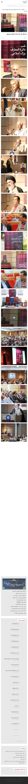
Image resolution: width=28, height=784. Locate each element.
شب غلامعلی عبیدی (15, 623)
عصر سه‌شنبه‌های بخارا (15, 635)
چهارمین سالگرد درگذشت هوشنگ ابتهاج (11, 658)
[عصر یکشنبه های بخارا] (23, 678)
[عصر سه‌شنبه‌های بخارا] (23, 637)
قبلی (25, 38)
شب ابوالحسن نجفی (15, 717)
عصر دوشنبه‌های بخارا (15, 641)
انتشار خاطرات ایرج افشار (19, 753)
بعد (3, 38)
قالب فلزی (22, 759)
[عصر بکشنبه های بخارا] (23, 666)
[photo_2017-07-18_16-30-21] (14, 49)
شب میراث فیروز (16, 682)
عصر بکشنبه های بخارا (15, 664)
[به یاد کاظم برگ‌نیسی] (23, 725)
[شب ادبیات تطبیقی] (23, 696)
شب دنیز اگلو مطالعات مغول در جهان (12, 670)
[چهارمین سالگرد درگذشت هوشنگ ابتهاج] (23, 660)
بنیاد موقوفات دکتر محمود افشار (18, 757)
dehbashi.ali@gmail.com (16, 606)
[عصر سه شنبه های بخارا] (23, 654)
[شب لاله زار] (23, 707)
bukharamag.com (13, 611)
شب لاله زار (17, 706)
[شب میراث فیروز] (23, 684)
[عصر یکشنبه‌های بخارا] (23, 648)
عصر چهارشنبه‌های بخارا (14, 629)
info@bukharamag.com (16, 608)
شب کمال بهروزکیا (15, 688)
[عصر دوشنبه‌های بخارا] (23, 643)
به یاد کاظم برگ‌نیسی (15, 723)
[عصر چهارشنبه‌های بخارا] (23, 631)
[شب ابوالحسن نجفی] (23, 719)
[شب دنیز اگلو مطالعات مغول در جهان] (23, 672)
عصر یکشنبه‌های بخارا (15, 647)
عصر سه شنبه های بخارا (14, 653)
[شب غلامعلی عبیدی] (23, 625)
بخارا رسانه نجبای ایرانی (20, 755)
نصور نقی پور (9, 781)
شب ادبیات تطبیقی (15, 694)
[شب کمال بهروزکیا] (23, 690)
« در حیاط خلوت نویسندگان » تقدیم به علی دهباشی (15, 751)
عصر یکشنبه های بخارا (15, 676)
